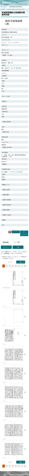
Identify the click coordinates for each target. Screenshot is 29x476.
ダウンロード (6, 247)
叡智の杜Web (4, 6)
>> (25, 266)
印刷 (18, 247)
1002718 (3, 73)
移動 (21, 262)
